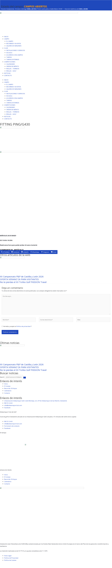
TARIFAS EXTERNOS (12, 59)
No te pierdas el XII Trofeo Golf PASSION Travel (23, 282)
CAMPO (6, 39)
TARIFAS (9, 57)
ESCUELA (9, 53)
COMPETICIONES (9, 62)
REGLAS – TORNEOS (12, 69)
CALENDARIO (10, 64)
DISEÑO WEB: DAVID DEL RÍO (9, 567)
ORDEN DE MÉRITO (12, 66)
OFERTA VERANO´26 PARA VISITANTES (19, 279)
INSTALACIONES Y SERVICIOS (15, 50)
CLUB (6, 48)
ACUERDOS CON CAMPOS (14, 55)
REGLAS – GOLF (11, 71)
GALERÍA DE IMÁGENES (13, 46)
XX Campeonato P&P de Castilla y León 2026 (22, 276)
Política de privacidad (23, 326)
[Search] (24, 377)
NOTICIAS (7, 73)
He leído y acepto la (17, 326)
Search (2, 377)
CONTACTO (8, 75)
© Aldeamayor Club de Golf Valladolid (12, 564)
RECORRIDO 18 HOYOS (13, 43)
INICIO (6, 37)
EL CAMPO (9, 41)
